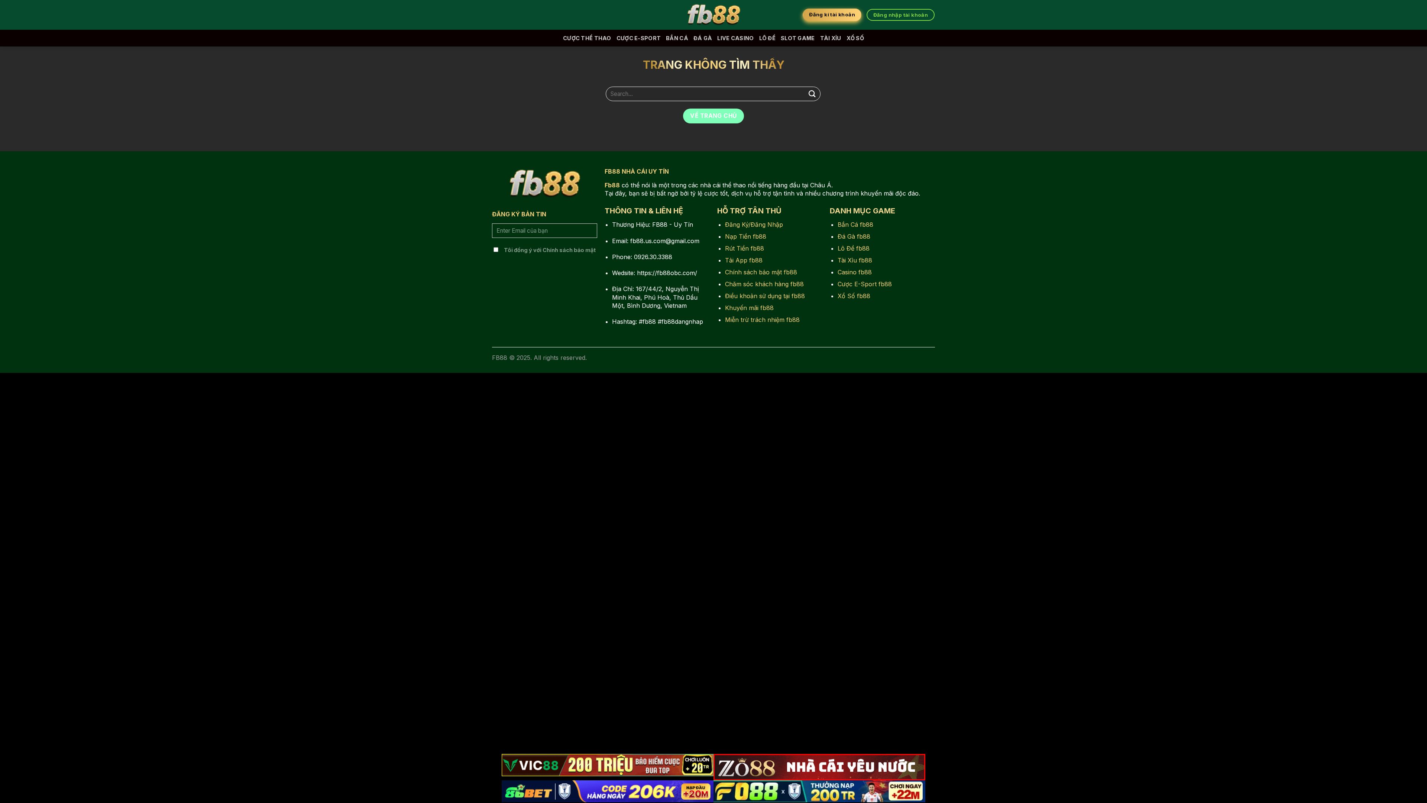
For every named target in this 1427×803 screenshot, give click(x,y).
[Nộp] (812, 94)
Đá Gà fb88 (854, 236)
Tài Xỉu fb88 (855, 260)
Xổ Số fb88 (854, 296)
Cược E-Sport (639, 38)
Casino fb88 (855, 272)
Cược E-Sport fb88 (865, 284)
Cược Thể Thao (587, 38)
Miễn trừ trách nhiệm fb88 (762, 319)
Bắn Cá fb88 (855, 224)
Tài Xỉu (830, 38)
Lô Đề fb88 (854, 248)
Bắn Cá (677, 38)
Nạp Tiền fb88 (745, 236)
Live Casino (735, 38)
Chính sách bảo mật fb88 (761, 272)
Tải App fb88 (744, 260)
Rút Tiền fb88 (744, 248)
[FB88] (713, 15)
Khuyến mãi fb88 (749, 308)
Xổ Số (855, 38)
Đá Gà (702, 38)
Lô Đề (767, 38)
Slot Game (798, 38)
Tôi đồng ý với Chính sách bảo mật (550, 250)
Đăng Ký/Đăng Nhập (754, 224)
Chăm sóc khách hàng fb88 (764, 284)
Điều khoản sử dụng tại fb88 (765, 296)
